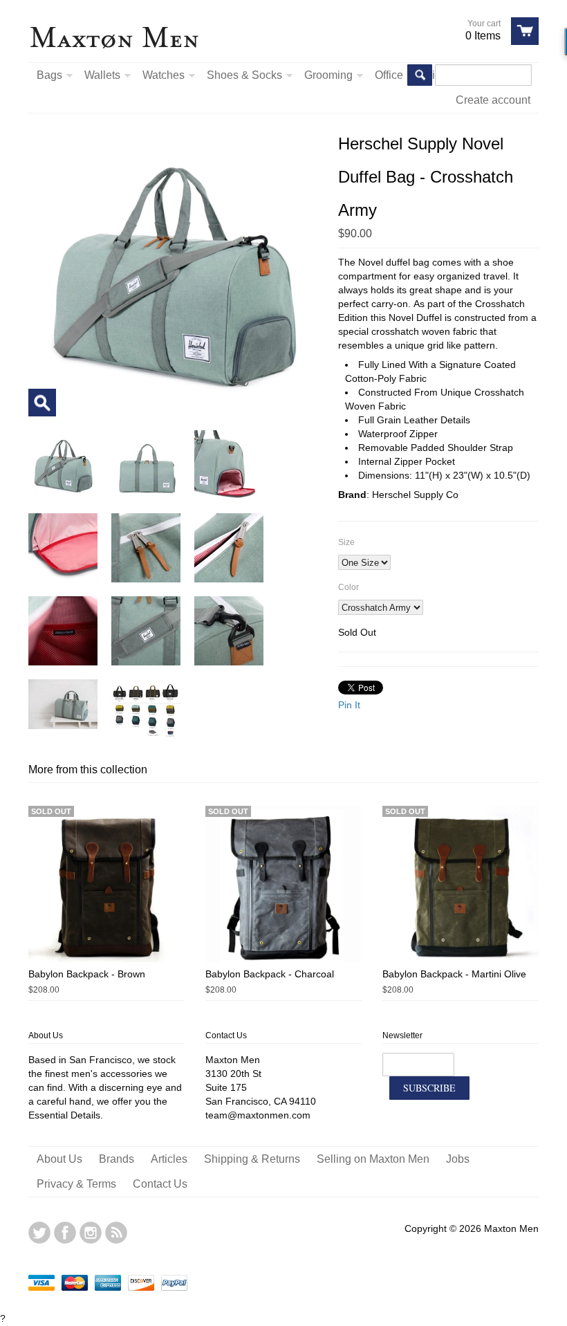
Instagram (91, 1233)
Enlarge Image (42, 402)
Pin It (349, 704)
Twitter (39, 1233)
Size (346, 542)
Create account (493, 100)
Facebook (65, 1233)
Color (348, 587)
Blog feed (116, 1233)
